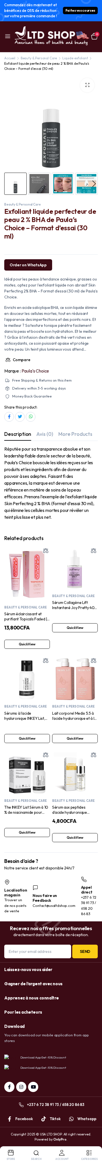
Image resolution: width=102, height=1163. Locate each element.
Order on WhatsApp (28, 264)
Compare (21, 359)
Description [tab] (17, 434)
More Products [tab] (75, 434)
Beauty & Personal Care (39, 58)
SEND (85, 951)
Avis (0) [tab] (44, 434)
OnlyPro (60, 1139)
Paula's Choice (35, 371)
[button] (87, 85)
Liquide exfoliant (75, 58)
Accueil (9, 58)
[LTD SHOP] (51, 37)
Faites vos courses (80, 10)
